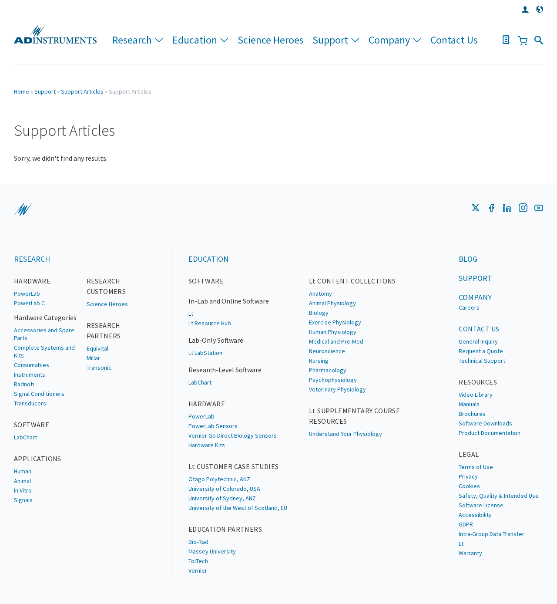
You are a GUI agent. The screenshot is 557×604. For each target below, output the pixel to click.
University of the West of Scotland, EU (237, 508)
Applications (37, 458)
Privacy (468, 476)
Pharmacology (327, 370)
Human (22, 471)
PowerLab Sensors (213, 426)
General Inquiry (478, 341)
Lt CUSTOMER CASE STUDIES (233, 466)
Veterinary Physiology (337, 389)
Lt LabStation (205, 353)
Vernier (197, 570)
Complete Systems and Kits (44, 351)
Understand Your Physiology (345, 434)
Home (21, 91)
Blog (468, 259)
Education (194, 40)
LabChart (25, 437)
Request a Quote (481, 351)
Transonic (99, 367)
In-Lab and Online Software (228, 301)
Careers (469, 307)
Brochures (472, 414)
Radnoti (24, 384)
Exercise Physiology (335, 322)
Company (389, 40)
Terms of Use (476, 467)
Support (330, 40)
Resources (478, 382)
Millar (93, 358)
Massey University (212, 551)
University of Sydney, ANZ (222, 498)
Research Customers (106, 286)
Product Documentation (489, 433)
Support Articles (82, 91)
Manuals (469, 404)
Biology (319, 313)
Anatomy (320, 293)
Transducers (30, 403)
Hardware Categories (45, 317)
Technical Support (482, 360)
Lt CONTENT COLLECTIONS (352, 281)
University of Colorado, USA (224, 489)
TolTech (198, 561)
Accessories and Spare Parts (44, 334)
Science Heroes (271, 40)
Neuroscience (327, 351)
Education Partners (225, 529)
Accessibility (475, 515)
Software (31, 424)
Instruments (29, 374)
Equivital (97, 348)
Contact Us (454, 40)
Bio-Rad (198, 542)
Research (132, 40)
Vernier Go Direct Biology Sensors (232, 435)
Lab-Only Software (215, 340)
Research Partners (104, 330)
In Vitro (23, 490)
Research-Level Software (225, 369)
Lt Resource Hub (209, 323)
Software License (481, 505)
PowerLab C (29, 303)
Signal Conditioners (39, 394)
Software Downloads (485, 423)
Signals (23, 500)
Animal (22, 481)
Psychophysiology (333, 380)
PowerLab (27, 293)
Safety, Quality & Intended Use (499, 495)
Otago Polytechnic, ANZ (219, 479)
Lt (190, 313)
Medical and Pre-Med (336, 341)
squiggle (23, 209)
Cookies (469, 486)
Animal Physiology (332, 303)
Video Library (476, 394)
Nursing (319, 360)
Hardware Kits (206, 445)
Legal (469, 454)
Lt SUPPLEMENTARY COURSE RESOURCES (354, 415)
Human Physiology (332, 332)
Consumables (31, 365)
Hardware (32, 281)
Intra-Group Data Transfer (491, 534)
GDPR (466, 524)
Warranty (470, 553)
